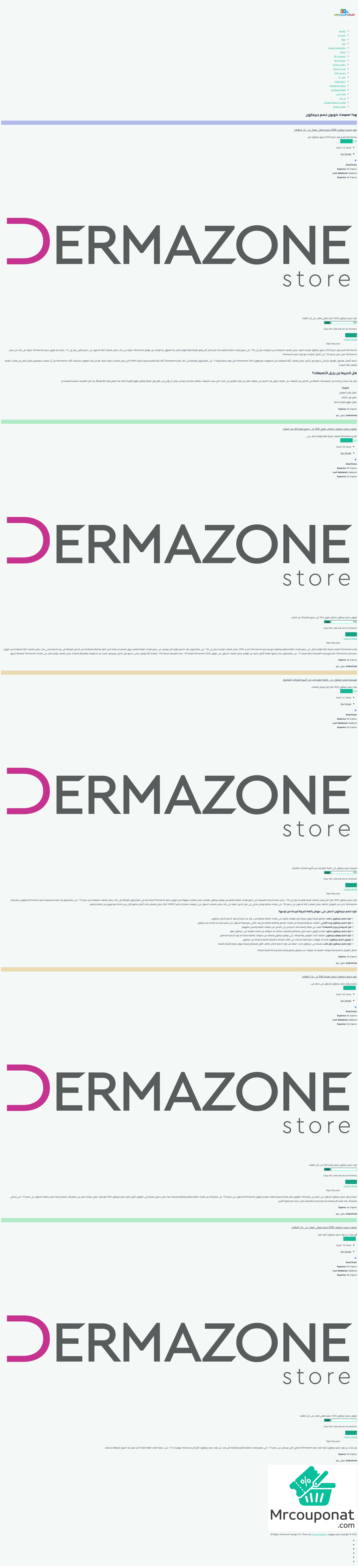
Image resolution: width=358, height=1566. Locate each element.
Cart (344, 44)
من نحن (342, 98)
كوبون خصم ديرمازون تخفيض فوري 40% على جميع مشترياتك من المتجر (320, 428)
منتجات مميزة (339, 107)
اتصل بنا (342, 77)
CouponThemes (319, 1534)
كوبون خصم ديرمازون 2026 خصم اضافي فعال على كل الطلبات (324, 1227)
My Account (340, 60)
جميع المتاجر (340, 81)
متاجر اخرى (341, 94)
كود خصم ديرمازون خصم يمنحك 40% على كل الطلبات (329, 976)
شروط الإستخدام (338, 90)
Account (342, 35)
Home (343, 52)
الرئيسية (342, 31)
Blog (343, 39)
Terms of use (339, 69)
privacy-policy (339, 65)
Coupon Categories (337, 48)
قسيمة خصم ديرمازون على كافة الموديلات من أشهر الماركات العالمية (320, 679)
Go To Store (351, 335)
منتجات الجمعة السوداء (335, 102)
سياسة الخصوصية (338, 86)
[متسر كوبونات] (344, 25)
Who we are (340, 73)
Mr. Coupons (340, 56)
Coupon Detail (350, 339)
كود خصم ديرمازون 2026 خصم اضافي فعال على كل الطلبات (325, 129)
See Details (346, 154)
